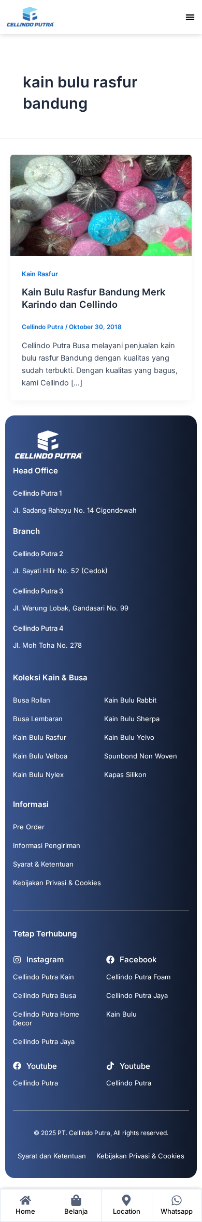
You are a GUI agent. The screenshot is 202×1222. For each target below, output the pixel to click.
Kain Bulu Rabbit (130, 700)
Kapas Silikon (125, 774)
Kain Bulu (121, 1014)
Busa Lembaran (38, 718)
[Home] (25, 1200)
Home (25, 1211)
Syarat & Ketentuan (43, 864)
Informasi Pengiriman (46, 845)
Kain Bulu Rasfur (39, 737)
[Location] (126, 1200)
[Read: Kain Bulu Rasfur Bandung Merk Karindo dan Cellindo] (101, 205)
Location (126, 1211)
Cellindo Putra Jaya (44, 1041)
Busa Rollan (31, 700)
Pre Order (29, 827)
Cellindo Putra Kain (43, 977)
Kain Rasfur (40, 274)
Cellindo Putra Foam (138, 977)
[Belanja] (76, 1200)
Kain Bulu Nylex (38, 774)
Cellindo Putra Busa (44, 995)
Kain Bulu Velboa (40, 756)
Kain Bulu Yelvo (129, 737)
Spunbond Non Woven (140, 756)
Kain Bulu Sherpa (132, 718)
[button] (190, 17)
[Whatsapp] (176, 1200)
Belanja (76, 1211)
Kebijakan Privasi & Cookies (57, 882)
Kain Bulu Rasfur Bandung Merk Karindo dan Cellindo (93, 298)
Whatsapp (177, 1211)
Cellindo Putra (35, 1083)
